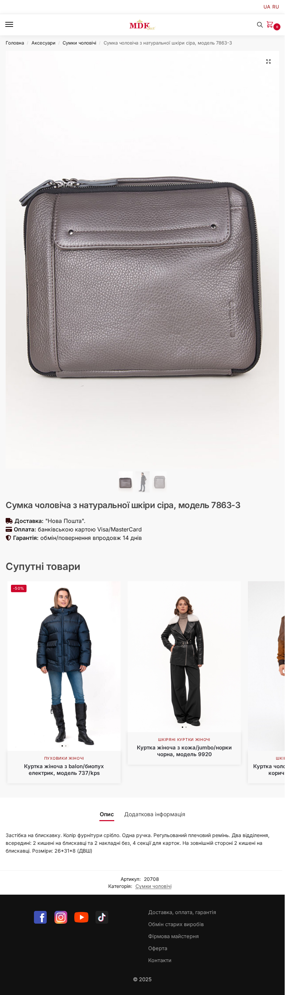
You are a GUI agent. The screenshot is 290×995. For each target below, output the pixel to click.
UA (266, 7)
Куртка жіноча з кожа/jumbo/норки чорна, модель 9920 (184, 751)
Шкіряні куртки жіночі (184, 739)
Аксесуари (43, 43)
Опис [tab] (107, 814)
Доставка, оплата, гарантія (182, 912)
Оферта (157, 948)
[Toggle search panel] (259, 24)
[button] (271, 25)
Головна (15, 43)
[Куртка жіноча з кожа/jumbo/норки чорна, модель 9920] (184, 656)
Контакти (160, 960)
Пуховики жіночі (64, 758)
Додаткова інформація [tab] (154, 814)
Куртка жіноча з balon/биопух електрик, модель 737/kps (64, 770)
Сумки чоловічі (79, 43)
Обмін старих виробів (176, 924)
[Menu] (16, 24)
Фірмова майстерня (173, 936)
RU (275, 7)
